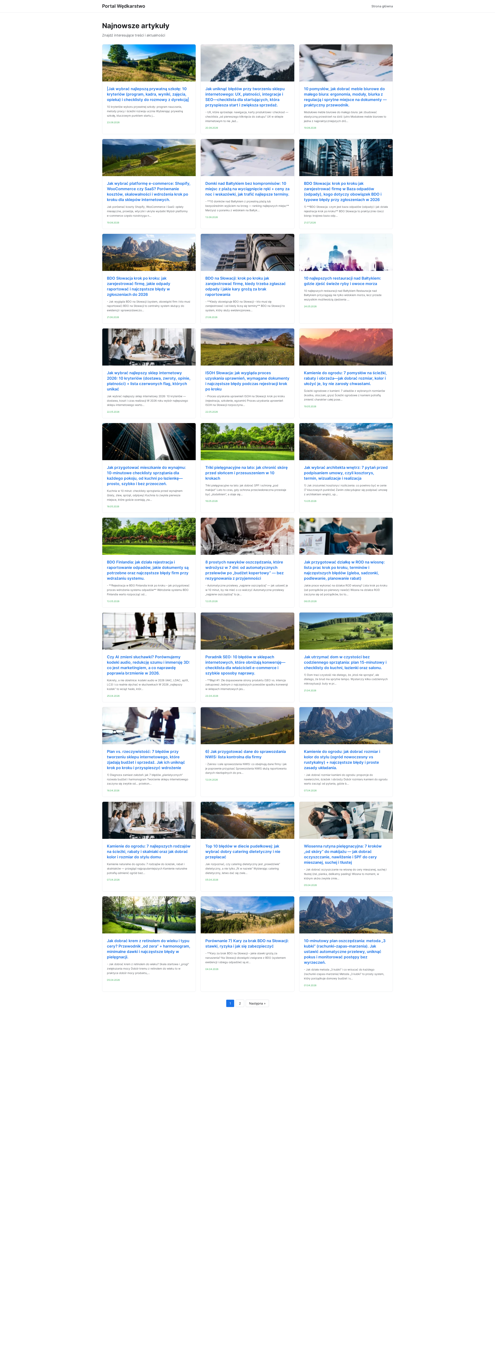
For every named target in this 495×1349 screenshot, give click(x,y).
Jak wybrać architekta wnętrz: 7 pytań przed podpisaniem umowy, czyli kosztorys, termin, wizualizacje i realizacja (346, 473)
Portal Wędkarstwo (123, 6)
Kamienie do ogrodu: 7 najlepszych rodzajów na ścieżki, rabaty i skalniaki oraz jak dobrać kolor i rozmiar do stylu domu (148, 851)
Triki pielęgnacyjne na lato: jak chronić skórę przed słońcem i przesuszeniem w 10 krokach (246, 473)
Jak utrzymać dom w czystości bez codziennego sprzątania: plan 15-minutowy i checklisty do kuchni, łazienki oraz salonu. (345, 662)
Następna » (257, 1003)
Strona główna (382, 6)
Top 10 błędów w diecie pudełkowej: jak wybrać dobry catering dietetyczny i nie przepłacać (242, 851)
